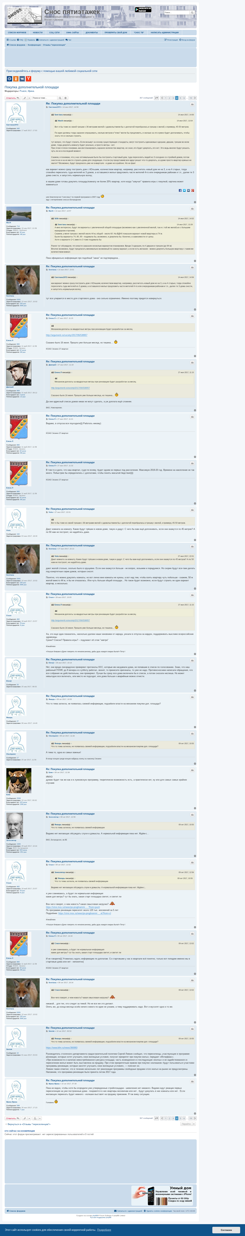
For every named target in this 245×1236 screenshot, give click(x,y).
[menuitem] (20, 40)
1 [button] (165, 97)
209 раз (23, 804)
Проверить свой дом (116, 33)
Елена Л (9, 340)
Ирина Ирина (11, 1102)
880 (18, 344)
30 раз (22, 232)
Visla (8, 530)
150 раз (23, 303)
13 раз (23, 397)
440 (18, 128)
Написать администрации (165, 33)
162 (18, 534)
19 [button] (191, 97)
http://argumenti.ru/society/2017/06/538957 (66, 335)
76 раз (22, 623)
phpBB (95, 1215)
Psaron (23, 91)
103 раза (23, 802)
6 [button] (184, 97)
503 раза (23, 850)
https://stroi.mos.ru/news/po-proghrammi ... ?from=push (73, 907)
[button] (156, 98)
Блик (8, 795)
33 (18, 685)
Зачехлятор (11, 840)
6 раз (22, 625)
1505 (19, 844)
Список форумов (17, 33)
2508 (19, 798)
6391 (19, 299)
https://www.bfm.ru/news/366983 (61, 1047)
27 (18, 721)
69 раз (23, 352)
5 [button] (180, 97)
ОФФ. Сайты (72, 33)
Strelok (9, 1049)
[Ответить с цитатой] (192, 104)
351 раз (23, 852)
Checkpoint (11, 754)
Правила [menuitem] (31, 40)
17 (18, 758)
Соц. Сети (54, 33)
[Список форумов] (25, 15)
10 (18, 1053)
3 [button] (173, 97)
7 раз (22, 1109)
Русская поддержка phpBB (100, 1217)
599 (18, 1105)
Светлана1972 (12, 125)
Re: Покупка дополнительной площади (73, 103)
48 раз (23, 234)
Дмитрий (10, 387)
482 (18, 619)
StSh (56, 218)
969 (18, 391)
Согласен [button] (226, 1230)
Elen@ (9, 681)
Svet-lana (58, 115)
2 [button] (169, 97)
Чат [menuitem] (69, 40)
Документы (92, 33)
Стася (8, 615)
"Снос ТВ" (139, 33)
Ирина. (31, 91)
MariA (60, 121)
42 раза (23, 350)
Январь (9, 717)
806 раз (23, 305)
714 (18, 226)
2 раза (22, 395)
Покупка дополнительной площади (32, 87)
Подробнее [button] (104, 1229)
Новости (37, 33)
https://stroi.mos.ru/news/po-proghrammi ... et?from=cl (84, 913)
